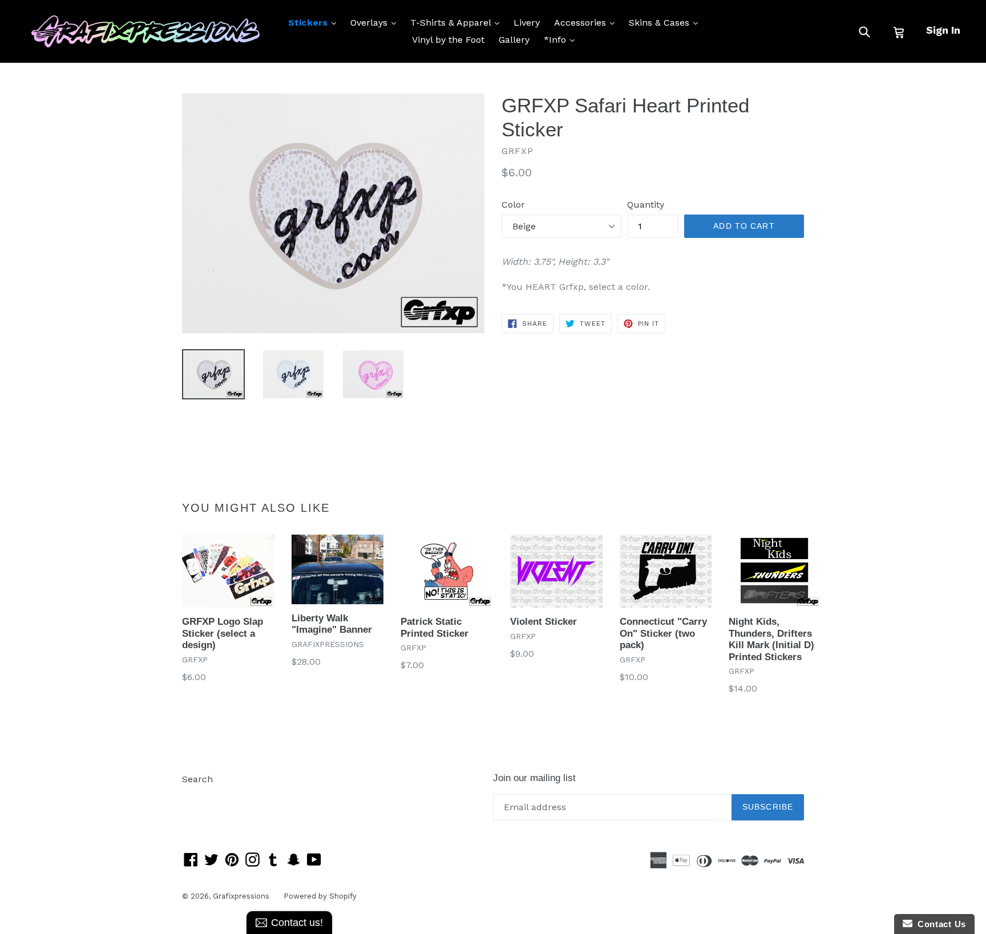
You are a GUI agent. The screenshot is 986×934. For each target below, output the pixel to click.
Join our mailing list (534, 778)
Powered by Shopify (320, 896)
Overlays (376, 22)
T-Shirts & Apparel (457, 22)
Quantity (645, 204)
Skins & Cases (666, 22)
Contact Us (939, 924)
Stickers (315, 22)
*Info (562, 39)
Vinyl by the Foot (448, 39)
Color (513, 204)
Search (197, 779)
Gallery (514, 39)
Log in (195, 796)
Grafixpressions (241, 896)
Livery (527, 22)
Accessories (587, 22)
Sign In (943, 30)
